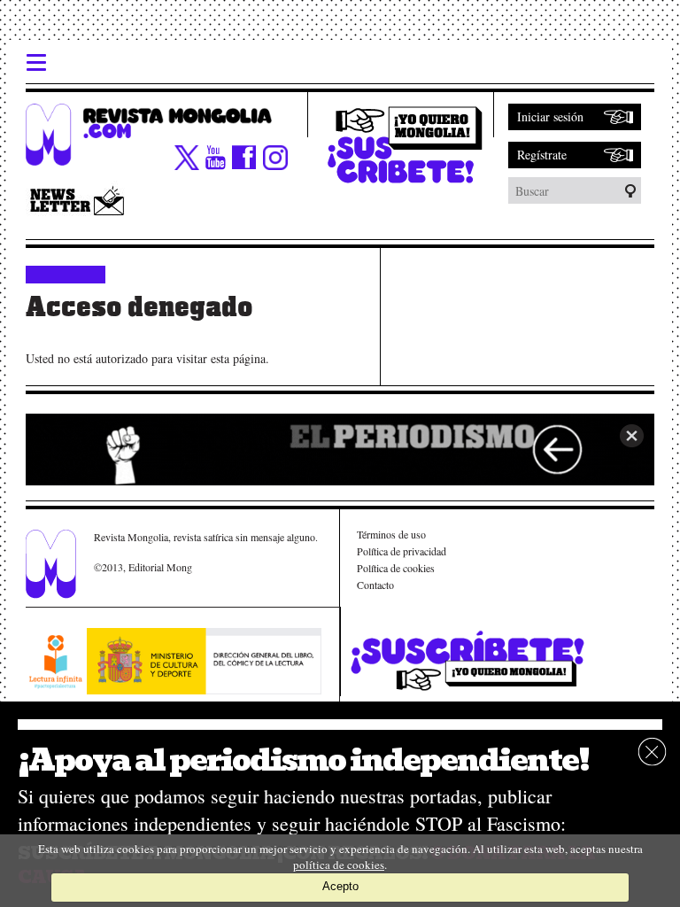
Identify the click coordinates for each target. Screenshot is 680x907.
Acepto (340, 886)
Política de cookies (396, 568)
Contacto (375, 585)
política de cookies (338, 864)
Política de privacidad (401, 551)
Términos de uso (391, 534)
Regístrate (542, 154)
